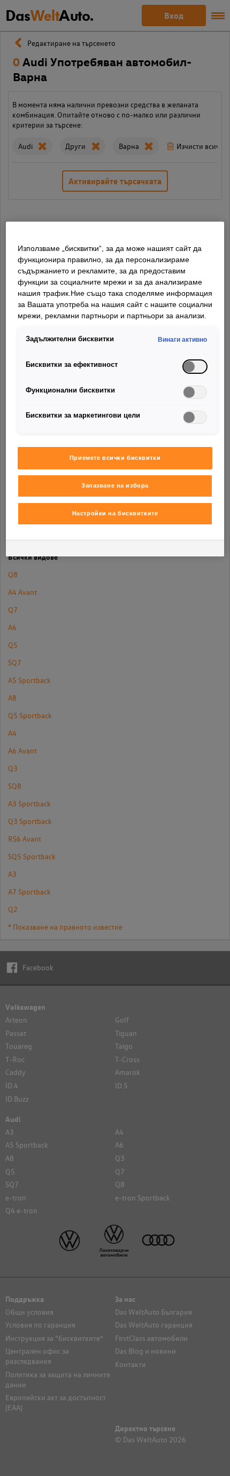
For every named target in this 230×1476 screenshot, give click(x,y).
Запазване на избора (115, 485)
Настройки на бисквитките (115, 513)
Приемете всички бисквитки (115, 457)
